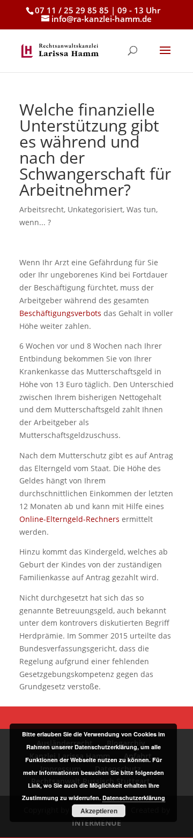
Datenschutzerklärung (133, 798)
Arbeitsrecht (41, 209)
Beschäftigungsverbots (60, 313)
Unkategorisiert (95, 209)
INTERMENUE (96, 823)
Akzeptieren (98, 811)
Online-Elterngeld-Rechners (69, 519)
